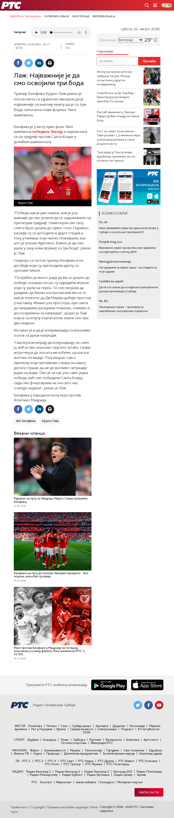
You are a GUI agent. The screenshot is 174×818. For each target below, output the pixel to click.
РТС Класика (148, 761)
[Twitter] (28, 63)
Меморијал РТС (102, 743)
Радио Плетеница (149, 771)
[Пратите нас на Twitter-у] (138, 705)
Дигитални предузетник (81, 753)
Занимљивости (55, 750)
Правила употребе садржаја (67, 807)
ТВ (17, 761)
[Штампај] (50, 63)
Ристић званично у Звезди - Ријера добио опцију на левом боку (118, 116)
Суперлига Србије (56, 16)
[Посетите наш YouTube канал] (159, 705)
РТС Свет (67, 761)
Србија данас (81, 726)
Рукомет (95, 740)
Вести (20, 726)
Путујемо (112, 750)
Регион (51, 726)
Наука (37, 753)
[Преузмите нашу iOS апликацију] (147, 685)
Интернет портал (130, 782)
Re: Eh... (104, 301)
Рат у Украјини (41, 729)
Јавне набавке (85, 782)
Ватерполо (114, 740)
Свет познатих (133, 750)
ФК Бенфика (25, 421)
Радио (17, 771)
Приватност (19, 807)
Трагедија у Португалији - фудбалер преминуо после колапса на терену (116, 156)
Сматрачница (107, 729)
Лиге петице (80, 16)
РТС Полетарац (118, 764)
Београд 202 (122, 771)
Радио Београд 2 (67, 771)
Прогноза (107, 40)
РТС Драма (106, 761)
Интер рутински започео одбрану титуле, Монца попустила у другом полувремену (115, 78)
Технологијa (93, 750)
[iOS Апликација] (128, 187)
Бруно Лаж (50, 421)
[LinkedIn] (39, 63)
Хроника (101, 726)
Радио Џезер (123, 775)
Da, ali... (104, 222)
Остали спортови (73, 743)
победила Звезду (47, 131)
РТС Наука (86, 761)
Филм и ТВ (21, 753)
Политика (35, 726)
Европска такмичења (26, 16)
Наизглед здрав (150, 753)
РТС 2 (39, 761)
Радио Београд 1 (38, 771)
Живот (34, 750)
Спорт (19, 740)
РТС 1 (26, 761)
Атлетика (132, 740)
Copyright (37, 807)
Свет (64, 726)
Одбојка (79, 740)
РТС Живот (126, 761)
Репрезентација (104, 16)
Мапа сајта (149, 792)
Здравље (155, 750)
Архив (141, 775)
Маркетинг (64, 782)
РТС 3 (52, 761)
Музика (75, 750)
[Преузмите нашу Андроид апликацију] (109, 685)
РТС (34, 782)
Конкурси (107, 782)
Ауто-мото (151, 740)
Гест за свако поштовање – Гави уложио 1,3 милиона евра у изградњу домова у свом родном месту (118, 137)
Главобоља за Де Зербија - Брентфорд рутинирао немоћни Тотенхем (116, 97)
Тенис (64, 740)
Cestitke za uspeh (111, 281)
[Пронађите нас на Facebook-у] (148, 705)
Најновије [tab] (105, 51)
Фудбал (33, 740)
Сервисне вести (81, 729)
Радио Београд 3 (96, 771)
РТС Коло (52, 764)
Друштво (119, 726)
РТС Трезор (72, 764)
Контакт (46, 782)
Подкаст (127, 729)
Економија (137, 726)
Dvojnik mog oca (110, 242)
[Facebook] (18, 63)
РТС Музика (93, 764)
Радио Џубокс (72, 775)
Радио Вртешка (98, 775)
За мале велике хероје (118, 753)
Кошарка (49, 740)
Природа (53, 753)
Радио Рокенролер (44, 775)
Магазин (19, 750)
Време (61, 729)
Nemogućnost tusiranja (115, 261)
